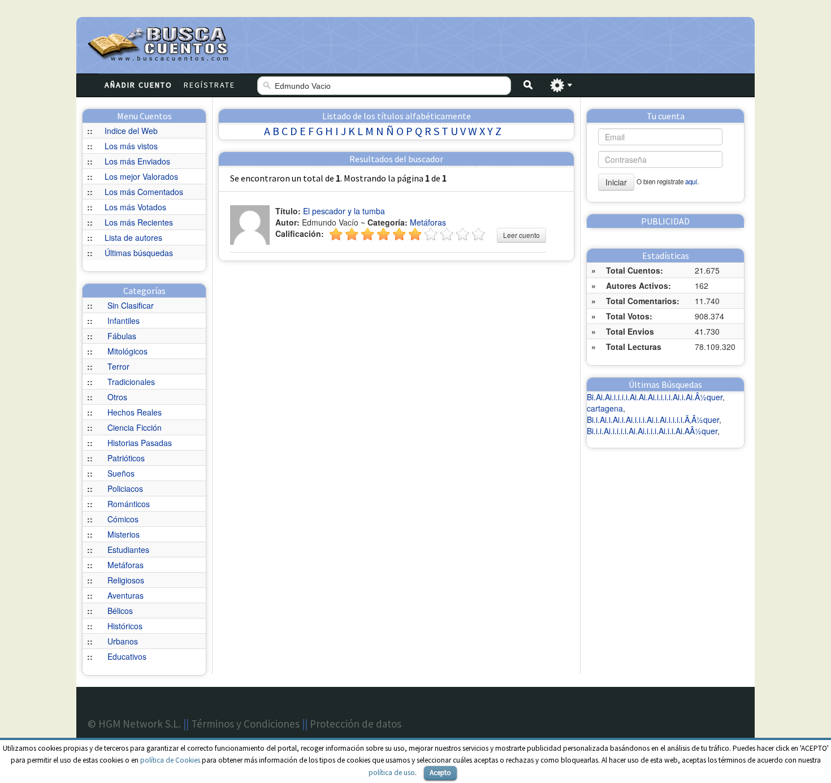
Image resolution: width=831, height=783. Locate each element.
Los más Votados (135, 207)
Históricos (124, 625)
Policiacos (125, 488)
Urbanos (122, 641)
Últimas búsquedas (139, 252)
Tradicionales (131, 381)
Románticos (128, 503)
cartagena (605, 408)
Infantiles (123, 320)
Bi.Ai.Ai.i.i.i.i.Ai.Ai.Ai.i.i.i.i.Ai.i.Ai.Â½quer (654, 397)
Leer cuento (521, 235)
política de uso (392, 772)
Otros (117, 397)
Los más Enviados (137, 161)
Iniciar (616, 182)
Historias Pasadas (139, 442)
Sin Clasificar (130, 305)
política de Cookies (170, 760)
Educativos (126, 656)
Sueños (121, 473)
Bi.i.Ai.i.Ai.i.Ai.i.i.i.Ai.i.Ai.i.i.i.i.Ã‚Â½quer (653, 419)
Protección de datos (355, 723)
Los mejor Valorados (141, 176)
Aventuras (125, 595)
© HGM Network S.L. (134, 723)
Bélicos (120, 610)
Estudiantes (128, 549)
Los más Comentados (144, 191)
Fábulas (121, 335)
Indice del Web (131, 130)
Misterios (123, 534)
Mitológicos (127, 351)
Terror (118, 366)
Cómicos (122, 519)
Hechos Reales (134, 412)
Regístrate (209, 85)
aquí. (692, 181)
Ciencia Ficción (134, 427)
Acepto (440, 772)
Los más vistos (131, 146)
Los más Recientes (139, 222)
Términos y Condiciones (245, 723)
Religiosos (125, 580)
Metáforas (125, 564)
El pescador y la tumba (344, 211)
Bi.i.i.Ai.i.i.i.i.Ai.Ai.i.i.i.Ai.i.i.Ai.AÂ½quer (652, 430)
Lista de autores (133, 237)
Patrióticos (126, 458)
